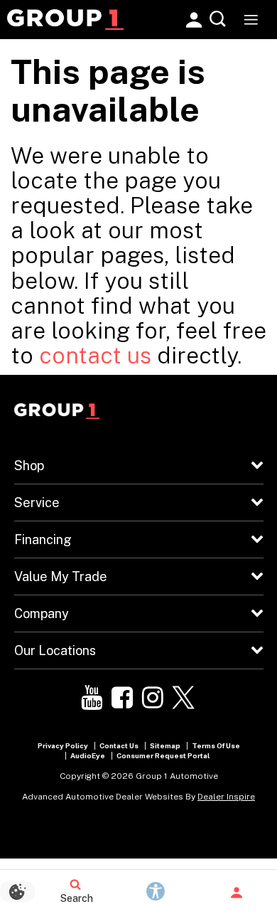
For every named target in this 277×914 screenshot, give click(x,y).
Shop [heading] (29, 465)
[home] (65, 18)
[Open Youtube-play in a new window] (91, 698)
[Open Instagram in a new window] (152, 698)
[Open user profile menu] (236, 892)
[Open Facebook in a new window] (122, 698)
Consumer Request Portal (163, 755)
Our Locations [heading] (55, 650)
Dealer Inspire (226, 797)
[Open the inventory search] (218, 19)
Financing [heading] (43, 539)
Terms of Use (216, 745)
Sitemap (165, 745)
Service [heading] (37, 502)
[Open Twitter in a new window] (183, 698)
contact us (95, 355)
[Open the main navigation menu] (250, 19)
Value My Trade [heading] (60, 576)
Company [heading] (41, 613)
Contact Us (118, 745)
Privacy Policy (63, 745)
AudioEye (87, 755)
